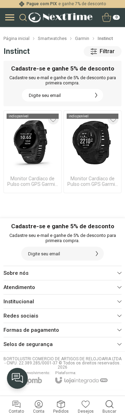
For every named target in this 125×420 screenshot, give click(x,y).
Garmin (82, 38)
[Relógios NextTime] (60, 17)
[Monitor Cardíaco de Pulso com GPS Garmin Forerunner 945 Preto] (32, 152)
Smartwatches (52, 38)
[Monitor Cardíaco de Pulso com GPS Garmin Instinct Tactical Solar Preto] (93, 152)
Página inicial (16, 38)
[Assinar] (96, 95)
